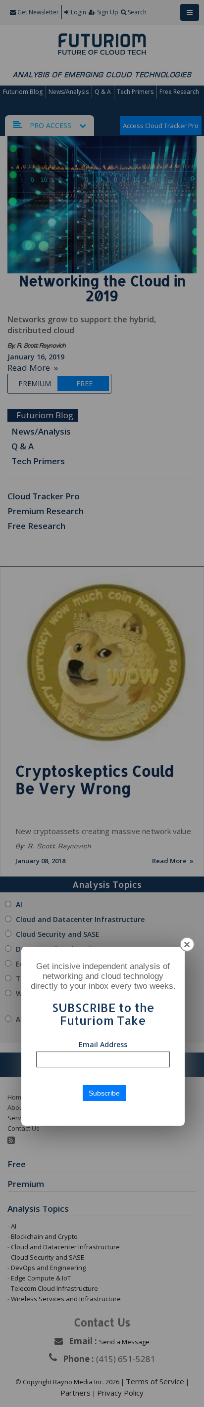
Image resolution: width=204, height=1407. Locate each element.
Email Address (103, 1044)
